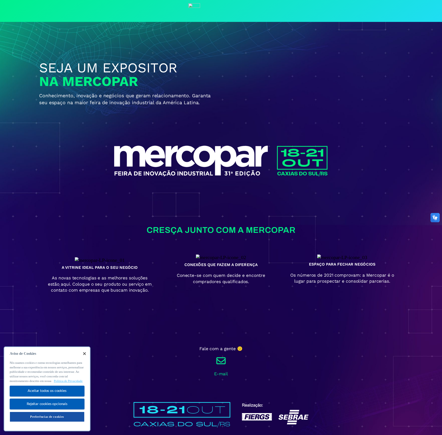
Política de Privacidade (68, 381)
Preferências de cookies (47, 416)
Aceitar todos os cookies (47, 391)
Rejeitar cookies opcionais (47, 404)
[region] (47, 388)
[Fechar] (84, 354)
